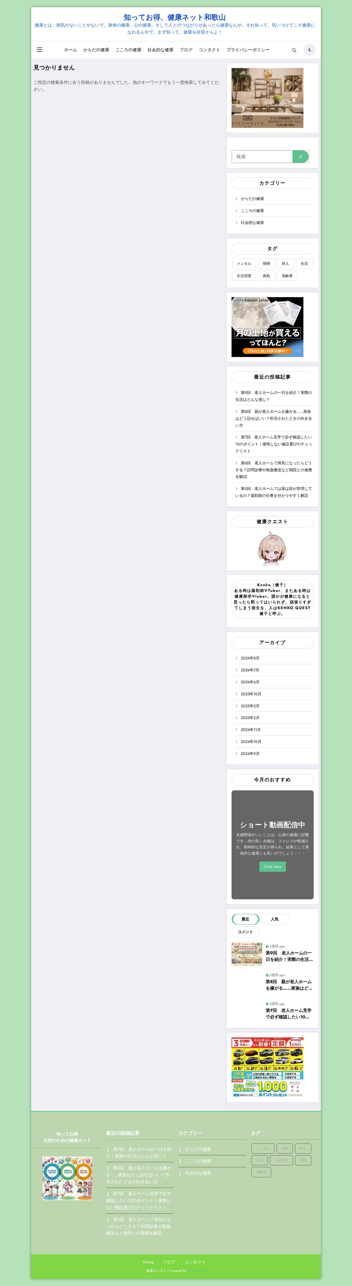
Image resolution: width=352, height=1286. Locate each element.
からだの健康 (96, 50)
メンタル (244, 263)
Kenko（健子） (272, 585)
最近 (245, 919)
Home (148, 1262)
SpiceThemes (196, 1270)
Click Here (272, 866)
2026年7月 (250, 670)
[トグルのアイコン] (39, 50)
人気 (274, 919)
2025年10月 (251, 694)
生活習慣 (244, 275)
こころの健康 (128, 50)
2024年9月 (250, 753)
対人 (285, 263)
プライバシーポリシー (248, 50)
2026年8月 (250, 658)
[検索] (294, 51)
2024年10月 (251, 741)
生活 (304, 263)
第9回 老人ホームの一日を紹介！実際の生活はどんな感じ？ (289, 956)
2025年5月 (250, 706)
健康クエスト (272, 521)
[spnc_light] (310, 50)
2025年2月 (250, 717)
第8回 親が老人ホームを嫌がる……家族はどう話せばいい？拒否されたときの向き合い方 (273, 418)
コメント (245, 932)
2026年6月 (250, 682)
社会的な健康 (160, 50)
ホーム (70, 50)
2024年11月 (251, 729)
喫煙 (266, 263)
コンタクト (209, 50)
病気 (266, 275)
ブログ (186, 50)
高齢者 (287, 275)
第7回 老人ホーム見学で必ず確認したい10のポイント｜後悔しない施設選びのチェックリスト (273, 444)
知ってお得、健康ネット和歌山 (175, 17)
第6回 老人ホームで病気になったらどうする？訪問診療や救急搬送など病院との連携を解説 (273, 470)
